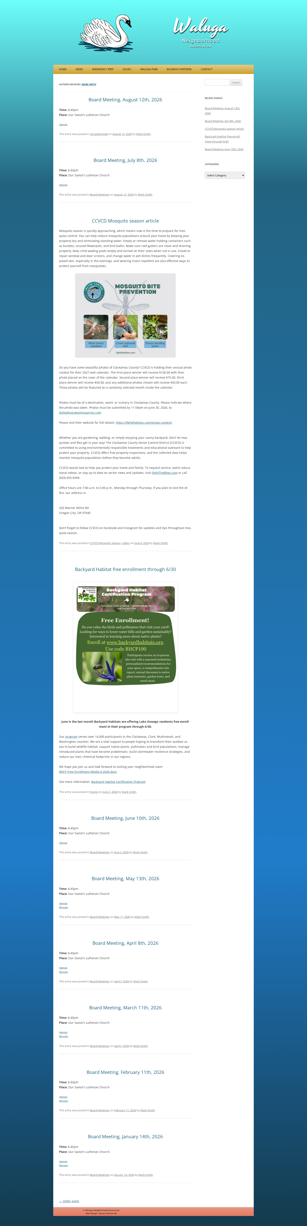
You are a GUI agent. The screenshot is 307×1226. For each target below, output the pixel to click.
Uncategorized (99, 134)
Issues (127, 69)
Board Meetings (99, 194)
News (79, 69)
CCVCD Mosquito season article (125, 220)
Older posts (69, 1201)
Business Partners (179, 69)
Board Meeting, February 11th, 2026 (125, 1072)
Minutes (63, 907)
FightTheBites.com (165, 473)
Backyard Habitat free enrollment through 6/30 (125, 569)
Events (94, 792)
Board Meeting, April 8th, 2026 (126, 943)
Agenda (63, 124)
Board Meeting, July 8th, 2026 (125, 160)
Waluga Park (149, 69)
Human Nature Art (108, 1213)
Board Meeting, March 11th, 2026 (125, 1007)
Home (63, 69)
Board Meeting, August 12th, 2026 (125, 99)
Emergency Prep (103, 69)
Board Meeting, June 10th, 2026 (125, 818)
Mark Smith (89, 84)
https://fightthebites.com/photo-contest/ (144, 423)
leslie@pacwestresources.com (80, 413)
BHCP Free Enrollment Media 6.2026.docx (88, 772)
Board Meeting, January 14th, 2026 (125, 1136)
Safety (126, 543)
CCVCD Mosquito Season (105, 543)
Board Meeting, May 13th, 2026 (125, 878)
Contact (207, 69)
